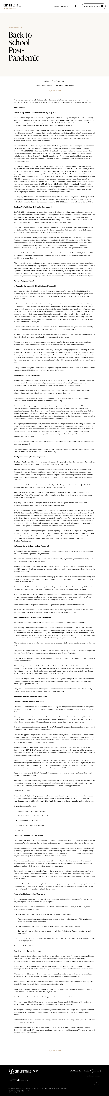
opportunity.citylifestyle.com (16, 1091)
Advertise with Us (92, 6)
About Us (97, 1079)
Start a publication (61, 6)
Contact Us (97, 1085)
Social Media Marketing (93, 1076)
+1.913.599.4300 (50, 1088)
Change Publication (10, 8)
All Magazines (96, 1082)
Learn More (96, 1071)
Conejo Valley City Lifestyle (63, 85)
